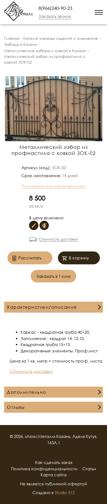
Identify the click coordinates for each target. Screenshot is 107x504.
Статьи (89, 468)
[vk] (60, 452)
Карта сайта (53, 474)
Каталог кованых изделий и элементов (60, 38)
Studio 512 (65, 492)
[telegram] (87, 12)
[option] (53, 108)
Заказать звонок (54, 16)
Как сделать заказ (53, 462)
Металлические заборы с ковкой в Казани (45, 50)
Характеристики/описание (42, 307)
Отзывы (16, 407)
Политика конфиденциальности (44, 468)
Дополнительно (26, 392)
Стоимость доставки (58, 239)
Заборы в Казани (20, 44)
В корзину (79, 257)
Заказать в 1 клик (53, 276)
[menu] (99, 12)
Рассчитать (29, 257)
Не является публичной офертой (53, 483)
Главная (11, 38)
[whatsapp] (80, 12)
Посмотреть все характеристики (53, 186)
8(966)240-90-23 (55, 8)
